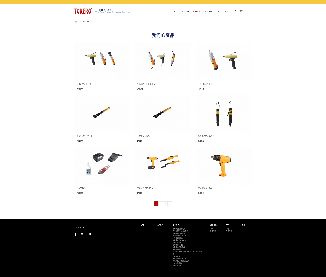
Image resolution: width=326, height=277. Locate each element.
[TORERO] (83, 11)
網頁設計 (83, 227)
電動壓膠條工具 (178, 256)
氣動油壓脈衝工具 (179, 229)
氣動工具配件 (177, 243)
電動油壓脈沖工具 (179, 247)
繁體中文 (243, 11)
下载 (218, 11)
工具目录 (229, 231)
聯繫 (226, 11)
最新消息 (208, 11)
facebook (75, 234)
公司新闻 (213, 231)
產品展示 (196, 11)
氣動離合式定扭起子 (179, 240)
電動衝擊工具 (177, 249)
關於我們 (185, 11)
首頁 (175, 11)
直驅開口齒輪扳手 (179, 238)
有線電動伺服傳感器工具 (181, 261)
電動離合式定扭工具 (179, 245)
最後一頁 (170, 203)
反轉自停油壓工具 (179, 233)
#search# (234, 11)
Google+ (82, 234)
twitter (89, 234)
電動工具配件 (177, 266)
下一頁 (165, 203)
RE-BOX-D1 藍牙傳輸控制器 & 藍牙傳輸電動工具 (188, 253)
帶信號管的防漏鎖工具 (180, 231)
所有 (211, 229)
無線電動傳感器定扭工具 (181, 259)
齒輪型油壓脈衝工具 (179, 236)
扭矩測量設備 (177, 263)
